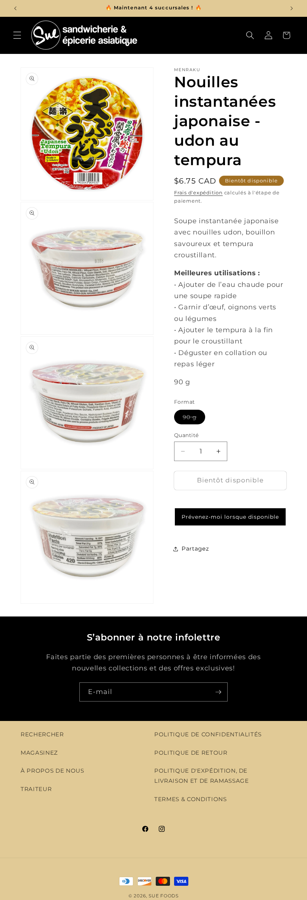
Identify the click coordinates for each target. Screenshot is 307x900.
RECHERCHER (42, 734)
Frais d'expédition (198, 193)
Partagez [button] (195, 548)
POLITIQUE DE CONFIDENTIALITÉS (208, 734)
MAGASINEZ (39, 752)
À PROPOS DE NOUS (52, 770)
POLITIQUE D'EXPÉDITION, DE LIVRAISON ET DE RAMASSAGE (201, 775)
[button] (17, 35)
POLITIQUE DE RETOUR (191, 752)
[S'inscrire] (218, 692)
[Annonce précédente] (15, 8)
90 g (194, 418)
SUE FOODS (164, 896)
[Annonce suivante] (291, 8)
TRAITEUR (36, 789)
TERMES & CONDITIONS (190, 799)
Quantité (186, 435)
